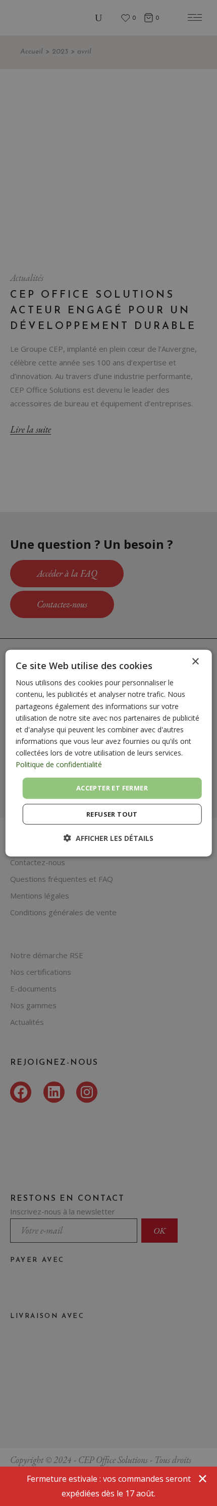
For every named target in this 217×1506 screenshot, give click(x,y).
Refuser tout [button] (112, 813)
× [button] (195, 662)
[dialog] (109, 753)
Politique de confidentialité (59, 764)
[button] (108, 837)
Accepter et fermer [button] (112, 787)
